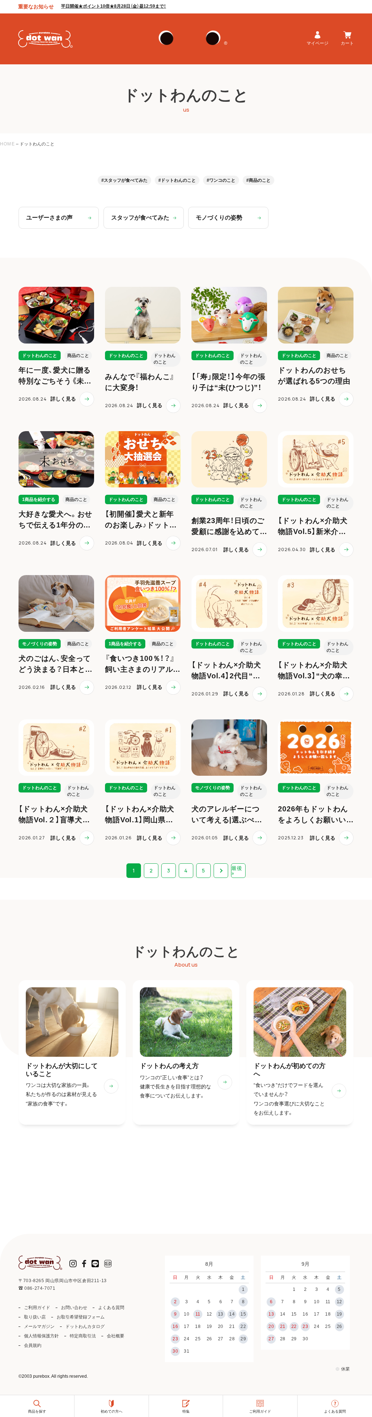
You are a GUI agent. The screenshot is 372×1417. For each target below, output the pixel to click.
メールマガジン (39, 1326)
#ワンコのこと (221, 180)
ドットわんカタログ (85, 1326)
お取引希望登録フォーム (81, 1317)
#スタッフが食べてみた (124, 180)
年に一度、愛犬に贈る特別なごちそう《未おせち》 (55, 381)
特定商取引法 (83, 1335)
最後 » (236, 870)
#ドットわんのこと (177, 180)
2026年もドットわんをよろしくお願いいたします (313, 820)
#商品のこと (258, 180)
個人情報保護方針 (41, 1335)
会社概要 (115, 1335)
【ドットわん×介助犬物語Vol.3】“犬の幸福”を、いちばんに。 (312, 676)
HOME (7, 143)
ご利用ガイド (37, 1307)
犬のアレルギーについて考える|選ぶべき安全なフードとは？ (226, 820)
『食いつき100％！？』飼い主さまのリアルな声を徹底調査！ (140, 669)
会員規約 (32, 1345)
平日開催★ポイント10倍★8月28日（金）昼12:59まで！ (113, 6)
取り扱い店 (35, 1317)
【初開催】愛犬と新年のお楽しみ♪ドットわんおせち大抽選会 (141, 525)
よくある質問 (111, 1307)
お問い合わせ (74, 1307)
